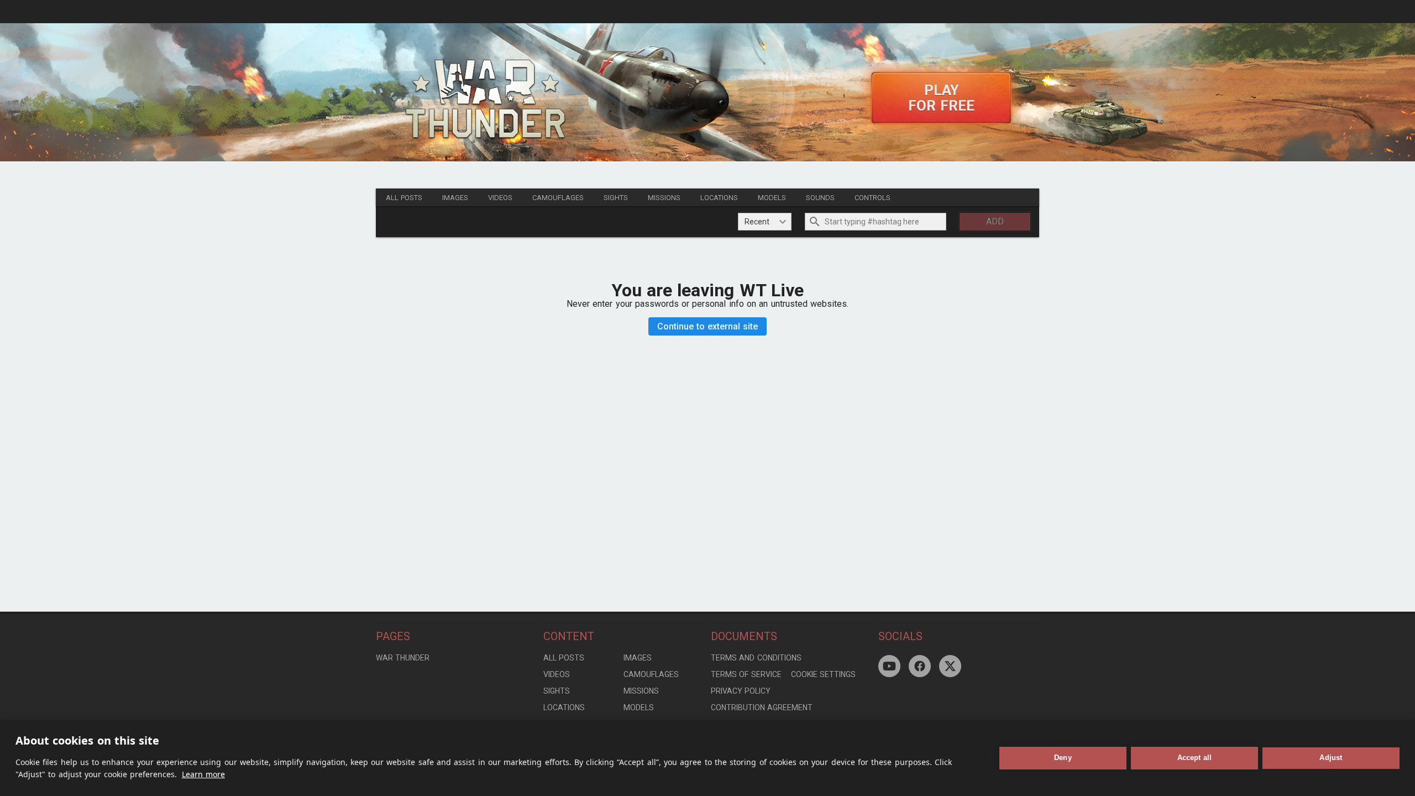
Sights (616, 197)
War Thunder (402, 657)
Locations (719, 197)
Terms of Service (746, 674)
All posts (404, 197)
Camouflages (558, 197)
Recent (757, 221)
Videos (500, 197)
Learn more (203, 774)
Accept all (1194, 757)
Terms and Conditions (756, 657)
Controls (872, 197)
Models (772, 197)
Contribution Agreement (762, 707)
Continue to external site (707, 326)
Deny (1063, 757)
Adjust (1330, 757)
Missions (664, 197)
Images (455, 197)
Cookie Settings (823, 674)
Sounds (820, 197)
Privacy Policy (741, 691)
